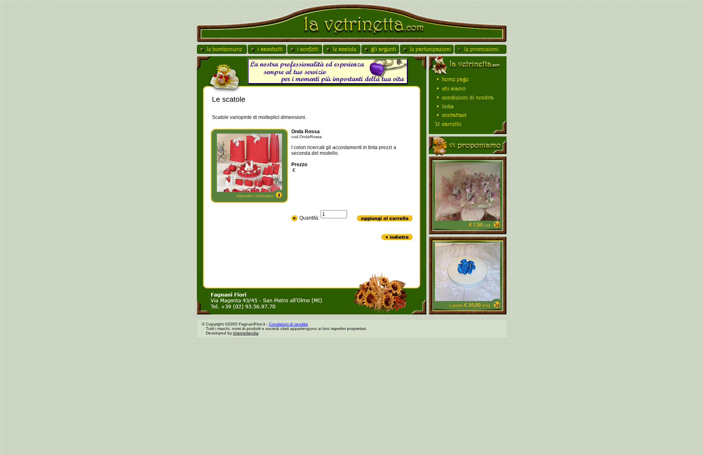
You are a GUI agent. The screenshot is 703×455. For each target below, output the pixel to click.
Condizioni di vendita (288, 324)
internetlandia (246, 333)
